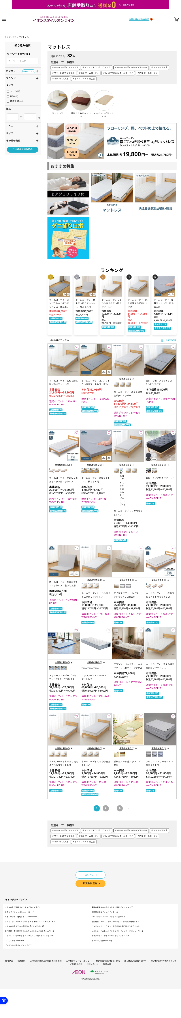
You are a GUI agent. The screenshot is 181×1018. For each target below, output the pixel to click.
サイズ (20, 133)
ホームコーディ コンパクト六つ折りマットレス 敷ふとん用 (95, 384)
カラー (20, 126)
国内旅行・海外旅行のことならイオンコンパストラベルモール (29, 931)
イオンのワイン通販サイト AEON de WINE (21, 917)
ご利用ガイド (76, 964)
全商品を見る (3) (126, 379)
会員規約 (21, 961)
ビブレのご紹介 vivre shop (102, 941)
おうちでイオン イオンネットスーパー (20, 912)
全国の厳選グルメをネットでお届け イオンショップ (112, 907)
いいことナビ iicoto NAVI (14, 941)
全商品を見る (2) (158, 465)
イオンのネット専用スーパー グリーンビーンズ (110, 936)
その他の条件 (20, 140)
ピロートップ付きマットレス (160, 478)
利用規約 (9, 961)
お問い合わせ (92, 964)
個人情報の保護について (135, 961)
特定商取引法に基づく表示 (108, 961)
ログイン (89, 874)
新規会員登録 (90, 883)
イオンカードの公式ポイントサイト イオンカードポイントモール (117, 931)
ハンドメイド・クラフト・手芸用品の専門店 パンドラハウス (116, 926)
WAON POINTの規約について (163, 961)
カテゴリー (20, 71)
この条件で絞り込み (22, 149)
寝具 (15, 37)
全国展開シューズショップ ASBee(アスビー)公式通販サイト (115, 922)
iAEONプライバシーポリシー (78, 961)
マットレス (24, 37)
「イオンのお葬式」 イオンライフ (18, 945)
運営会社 (107, 964)
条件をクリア (28, 71)
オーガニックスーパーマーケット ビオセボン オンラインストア (30, 922)
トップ (8, 37)
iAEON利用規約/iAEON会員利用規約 (46, 961)
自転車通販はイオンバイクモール (105, 912)
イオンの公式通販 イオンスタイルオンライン (23, 907)
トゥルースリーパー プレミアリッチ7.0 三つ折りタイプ (63, 679)
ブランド (20, 78)
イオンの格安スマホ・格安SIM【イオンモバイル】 (25, 926)
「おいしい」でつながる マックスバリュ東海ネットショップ (29, 936)
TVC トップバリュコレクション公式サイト (108, 917)
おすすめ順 (171, 340)
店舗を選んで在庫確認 (139, 19)
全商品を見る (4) (126, 465)
